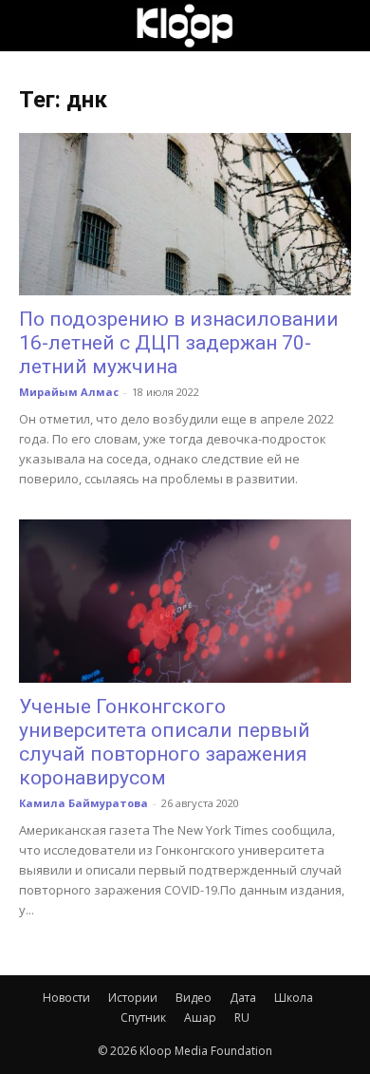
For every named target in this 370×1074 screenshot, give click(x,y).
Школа (293, 997)
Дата (243, 997)
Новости (66, 997)
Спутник (143, 1017)
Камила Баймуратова (83, 803)
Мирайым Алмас (69, 392)
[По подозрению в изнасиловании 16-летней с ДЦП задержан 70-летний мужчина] (185, 214)
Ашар (200, 1017)
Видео (194, 997)
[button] (32, 25)
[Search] (343, 25)
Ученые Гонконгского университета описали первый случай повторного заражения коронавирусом (164, 742)
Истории (132, 997)
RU (242, 1017)
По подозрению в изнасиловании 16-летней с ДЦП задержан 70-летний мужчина (179, 343)
